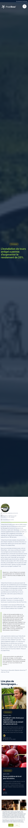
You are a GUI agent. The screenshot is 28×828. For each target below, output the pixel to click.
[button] (24, 6)
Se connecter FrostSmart (21, 1)
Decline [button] (17, 825)
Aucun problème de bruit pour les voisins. (12, 777)
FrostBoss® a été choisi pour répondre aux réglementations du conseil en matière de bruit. (13, 721)
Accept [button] (11, 825)
